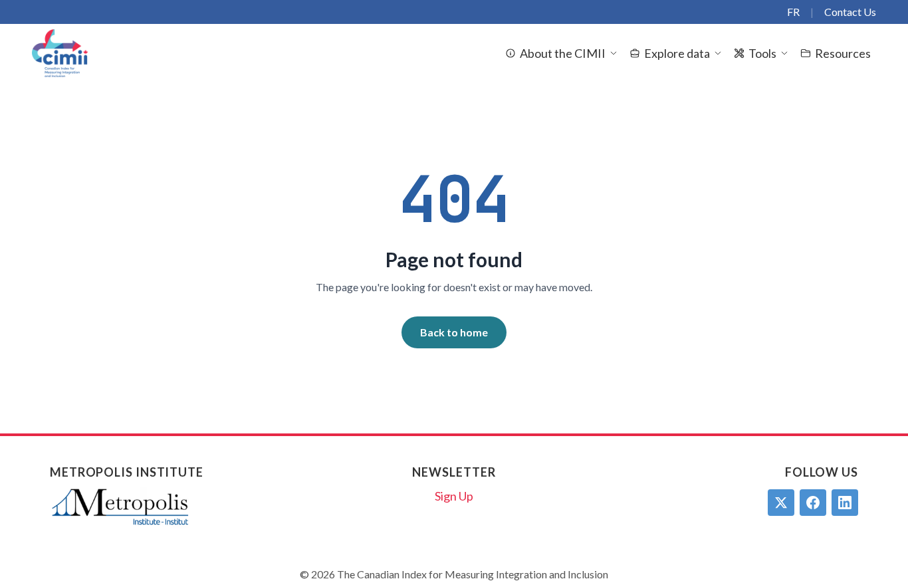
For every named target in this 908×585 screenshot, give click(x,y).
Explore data (677, 53)
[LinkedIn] (845, 502)
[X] (781, 502)
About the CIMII (563, 53)
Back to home (454, 332)
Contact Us (850, 11)
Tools (762, 53)
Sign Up (454, 496)
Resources (843, 53)
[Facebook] (813, 502)
